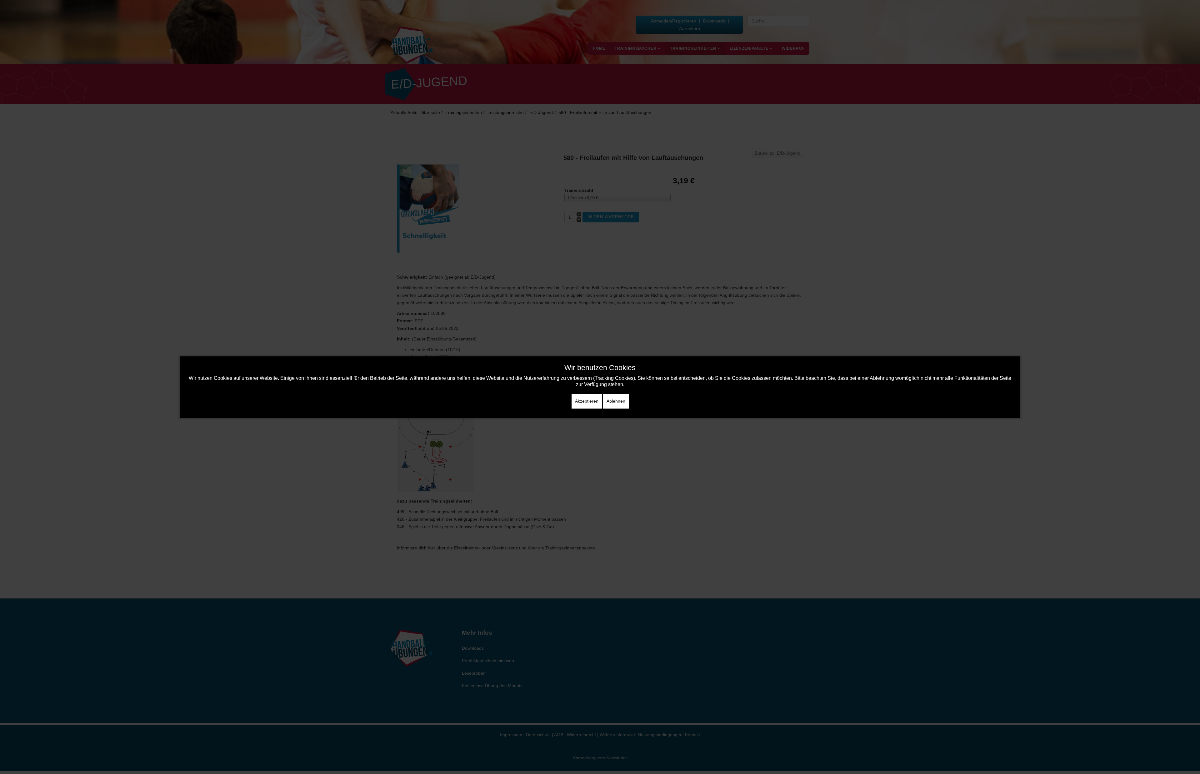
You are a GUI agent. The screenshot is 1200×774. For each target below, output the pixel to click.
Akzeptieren (586, 401)
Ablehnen (616, 401)
